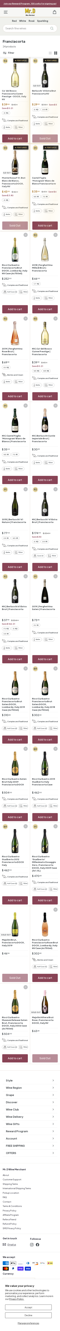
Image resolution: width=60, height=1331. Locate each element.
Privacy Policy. (16, 1298)
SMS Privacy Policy (12, 1228)
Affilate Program (11, 1215)
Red (14, 20)
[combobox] (30, 28)
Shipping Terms (10, 1184)
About (6, 1175)
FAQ (5, 1197)
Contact (7, 1201)
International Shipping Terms (17, 1188)
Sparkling (42, 20)
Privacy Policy (9, 1210)
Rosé (32, 20)
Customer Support (12, 1179)
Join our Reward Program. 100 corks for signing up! (30, 3)
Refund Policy (9, 1224)
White (22, 20)
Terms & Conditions (12, 1206)
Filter (11, 52)
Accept (28, 1307)
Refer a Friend (9, 1219)
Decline (28, 1315)
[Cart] (54, 12)
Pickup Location (11, 1193)
